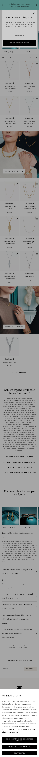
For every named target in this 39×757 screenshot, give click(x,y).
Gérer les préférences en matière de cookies (19, 739)
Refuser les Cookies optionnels (19, 747)
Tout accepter (19, 753)
